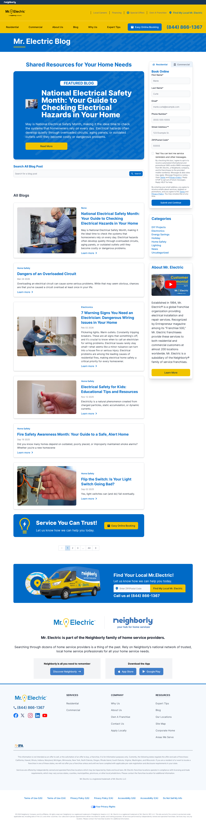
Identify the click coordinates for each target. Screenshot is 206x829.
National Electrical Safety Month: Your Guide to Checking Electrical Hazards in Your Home (110, 218)
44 (89, 548)
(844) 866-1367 (145, 596)
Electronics (87, 307)
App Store (127, 671)
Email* (155, 101)
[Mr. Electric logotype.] (74, 622)
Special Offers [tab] (137, 12)
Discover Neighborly (65, 671)
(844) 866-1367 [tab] (184, 27)
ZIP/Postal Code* (160, 140)
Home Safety (23, 268)
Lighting (156, 245)
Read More (46, 146)
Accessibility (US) (127, 798)
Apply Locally (119, 730)
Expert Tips (162, 703)
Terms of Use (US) (33, 798)
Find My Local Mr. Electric (167, 588)
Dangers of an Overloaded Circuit (46, 274)
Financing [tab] (117, 12)
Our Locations (164, 716)
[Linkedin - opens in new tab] (37, 715)
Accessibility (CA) (149, 798)
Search (138, 173)
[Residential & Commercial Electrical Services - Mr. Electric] (15, 13)
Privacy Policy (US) (79, 798)
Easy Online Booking (123, 525)
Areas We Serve (165, 737)
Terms (162, 177)
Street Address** (160, 127)
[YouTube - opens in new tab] (44, 715)
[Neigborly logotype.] (133, 622)
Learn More (170, 372)
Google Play (153, 671)
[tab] (185, 13)
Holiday (156, 238)
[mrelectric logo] (36, 698)
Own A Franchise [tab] (157, 12)
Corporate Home (165, 730)
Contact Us (117, 723)
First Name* (157, 75)
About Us (116, 710)
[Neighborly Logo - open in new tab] (10, 2)
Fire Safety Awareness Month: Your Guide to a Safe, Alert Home (73, 434)
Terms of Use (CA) (56, 798)
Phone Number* (159, 114)
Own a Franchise (120, 716)
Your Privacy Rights (105, 806)
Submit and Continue (170, 202)
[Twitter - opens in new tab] (23, 715)
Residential (162, 64)
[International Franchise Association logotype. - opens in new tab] (19, 746)
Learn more (87, 252)
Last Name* (157, 88)
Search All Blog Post (28, 166)
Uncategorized (160, 252)
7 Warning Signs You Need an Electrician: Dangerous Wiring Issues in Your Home (107, 318)
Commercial (183, 64)
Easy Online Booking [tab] (147, 27)
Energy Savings (161, 234)
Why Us (115, 703)
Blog (158, 710)
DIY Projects (159, 227)
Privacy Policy (175, 177)
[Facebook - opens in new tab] (15, 715)
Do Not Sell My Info (172, 798)
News (155, 248)
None (84, 208)
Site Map (161, 723)
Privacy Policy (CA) (103, 798)
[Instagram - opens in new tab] (30, 715)
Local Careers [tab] (100, 12)
